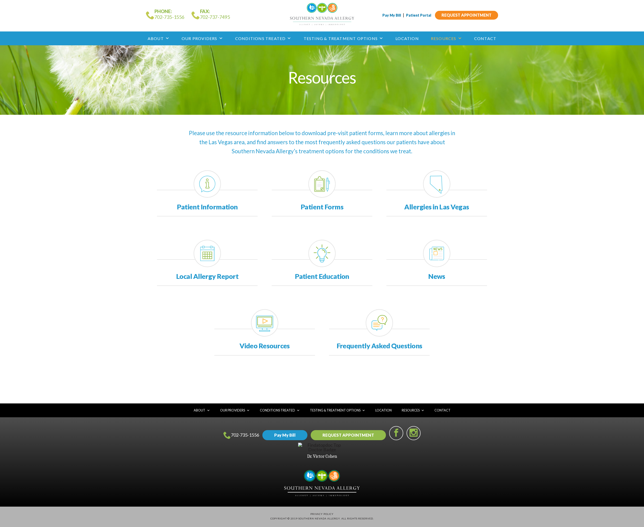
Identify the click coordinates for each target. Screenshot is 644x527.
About (156, 38)
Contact (485, 38)
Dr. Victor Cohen (322, 456)
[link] (207, 207)
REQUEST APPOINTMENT (466, 15)
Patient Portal (418, 15)
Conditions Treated (260, 38)
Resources (443, 38)
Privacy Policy (322, 513)
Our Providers (199, 38)
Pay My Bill (391, 15)
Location (407, 38)
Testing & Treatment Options (341, 38)
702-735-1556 (245, 435)
